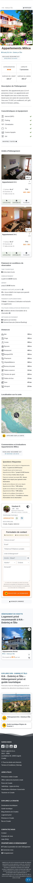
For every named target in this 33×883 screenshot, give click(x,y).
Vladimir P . (9, 41)
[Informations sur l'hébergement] (29, 654)
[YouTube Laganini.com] (11, 746)
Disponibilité (16, 202)
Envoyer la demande (18, 593)
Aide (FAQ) (5, 839)
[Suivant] (28, 638)
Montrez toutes (9, 141)
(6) (29, 177)
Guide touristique (6, 808)
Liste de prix (6, 202)
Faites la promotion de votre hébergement (16, 847)
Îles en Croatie (6, 821)
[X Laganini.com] (15, 746)
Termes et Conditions (8, 765)
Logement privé (6, 815)
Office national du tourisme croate (12, 780)
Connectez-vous (7, 850)
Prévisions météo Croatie (9, 777)
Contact (3, 833)
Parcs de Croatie (6, 783)
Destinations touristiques (9, 805)
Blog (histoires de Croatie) (9, 812)
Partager (27, 7)
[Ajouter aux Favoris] (29, 629)
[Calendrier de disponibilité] (29, 657)
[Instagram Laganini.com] (7, 746)
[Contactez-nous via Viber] (22, 518)
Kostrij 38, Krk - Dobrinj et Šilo (12, 52)
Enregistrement (8, 853)
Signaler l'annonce (17, 601)
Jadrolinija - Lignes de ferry (10, 786)
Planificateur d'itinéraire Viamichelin (13, 789)
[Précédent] (5, 638)
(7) (29, 229)
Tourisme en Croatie (7, 792)
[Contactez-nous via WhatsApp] (17, 518)
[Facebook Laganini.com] (2, 746)
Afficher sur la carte (15, 435)
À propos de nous (7, 836)
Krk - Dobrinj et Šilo (7, 7)
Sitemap (19, 765)
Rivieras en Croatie (7, 818)
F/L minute (26, 202)
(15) (30, 42)
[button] (16, 415)
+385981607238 (8, 518)
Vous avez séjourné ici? (11, 57)
